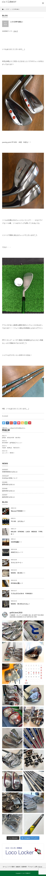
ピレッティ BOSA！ (8, 453)
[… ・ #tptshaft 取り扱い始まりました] (34, 824)
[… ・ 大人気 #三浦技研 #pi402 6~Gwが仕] (12, 824)
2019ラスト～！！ (17, 552)
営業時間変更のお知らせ (9, 472)
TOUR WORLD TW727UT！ (11, 448)
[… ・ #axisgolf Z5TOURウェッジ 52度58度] (34, 652)
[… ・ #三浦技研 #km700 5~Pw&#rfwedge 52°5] (34, 802)
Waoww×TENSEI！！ (18, 511)
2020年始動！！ (16, 542)
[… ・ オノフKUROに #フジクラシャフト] (34, 781)
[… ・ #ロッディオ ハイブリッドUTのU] (12, 781)
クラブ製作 (11, 866)
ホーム (5, 866)
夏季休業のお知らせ (8, 484)
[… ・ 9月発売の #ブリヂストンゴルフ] (12, 631)
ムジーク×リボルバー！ (18, 428)
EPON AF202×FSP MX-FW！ (11, 437)
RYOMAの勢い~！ (17, 583)
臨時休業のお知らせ (8, 491)
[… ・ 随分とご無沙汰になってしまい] (12, 802)
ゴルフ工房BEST (26, 873)
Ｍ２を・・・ (7, 428)
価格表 (18, 866)
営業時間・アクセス (27, 866)
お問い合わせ (38, 866)
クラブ (6, 416)
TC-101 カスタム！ (18, 521)
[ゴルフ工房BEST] (11, 2)
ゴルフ (15, 31)
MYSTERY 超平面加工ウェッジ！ (12, 442)
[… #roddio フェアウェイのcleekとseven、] (12, 716)
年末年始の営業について (9, 478)
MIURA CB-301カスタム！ (20, 604)
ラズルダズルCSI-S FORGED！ (22, 593)
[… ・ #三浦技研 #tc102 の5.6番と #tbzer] (34, 716)
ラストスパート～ (17, 562)
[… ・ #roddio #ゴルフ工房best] (34, 738)
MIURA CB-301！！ (18, 573)
